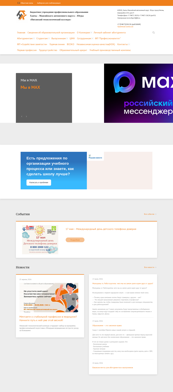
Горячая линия (57, 44)
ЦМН (72, 38)
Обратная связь (26, 3)
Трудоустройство (48, 50)
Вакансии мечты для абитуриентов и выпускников (112, 367)
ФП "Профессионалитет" (108, 38)
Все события (149, 214)
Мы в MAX (30, 87)
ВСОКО (70, 44)
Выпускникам (58, 38)
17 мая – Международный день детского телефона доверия (101, 229)
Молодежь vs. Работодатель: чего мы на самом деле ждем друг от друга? (122, 283)
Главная (21, 32)
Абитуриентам (25, 38)
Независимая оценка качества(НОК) (96, 44)
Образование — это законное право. (107, 325)
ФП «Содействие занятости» (32, 44)
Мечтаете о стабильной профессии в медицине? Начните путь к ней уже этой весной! (48, 318)
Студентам (42, 38)
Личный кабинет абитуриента (110, 32)
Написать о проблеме (38, 182)
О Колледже (83, 32)
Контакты (122, 44)
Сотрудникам (84, 38)
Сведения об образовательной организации (51, 32)
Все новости (149, 267)
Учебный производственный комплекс (110, 50)
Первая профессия (26, 50)
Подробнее (75, 240)
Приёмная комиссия (125, 26)
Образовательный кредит (73, 50)
